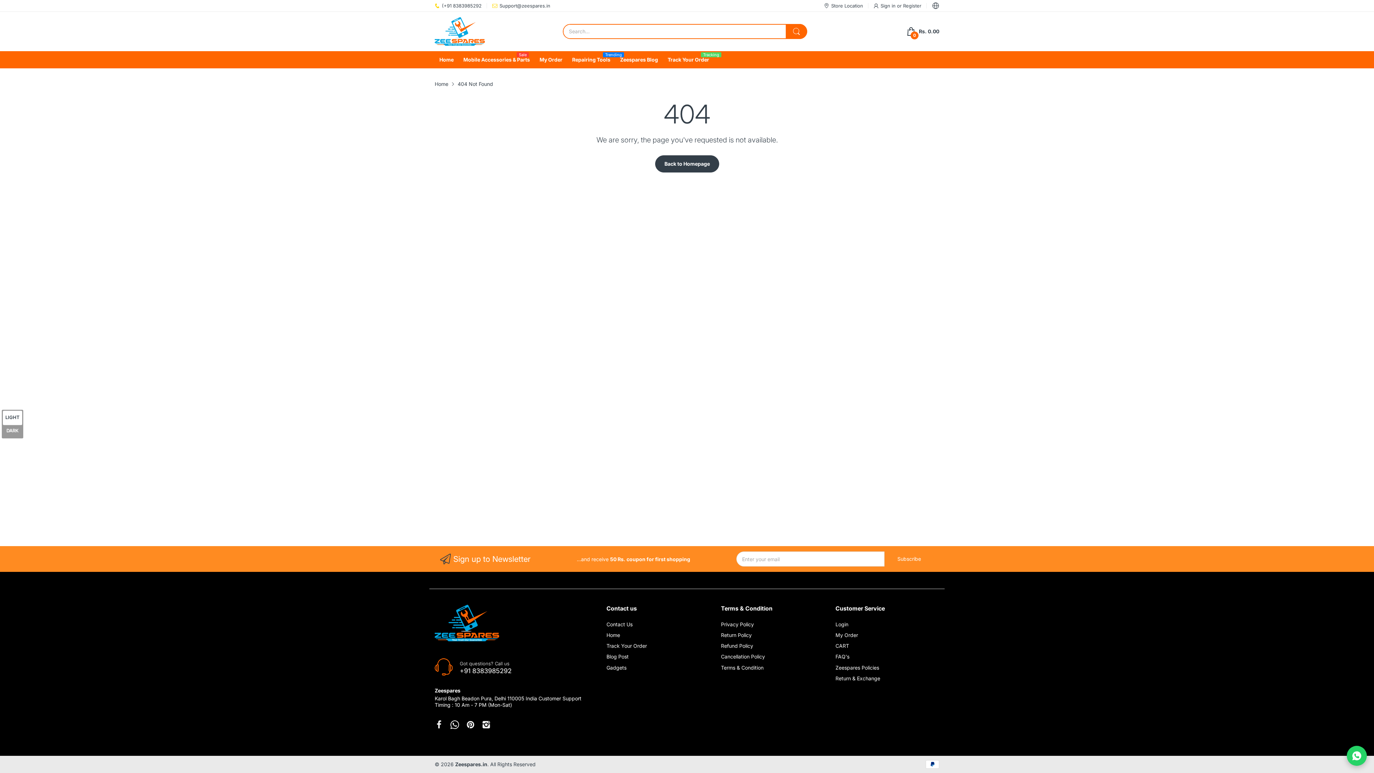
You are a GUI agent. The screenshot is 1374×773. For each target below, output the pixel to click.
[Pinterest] (470, 724)
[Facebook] (439, 724)
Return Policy (736, 635)
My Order (846, 635)
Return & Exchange (857, 678)
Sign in (889, 6)
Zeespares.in (471, 764)
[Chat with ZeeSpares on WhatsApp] (1357, 756)
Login (841, 624)
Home (613, 635)
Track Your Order (626, 646)
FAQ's (842, 656)
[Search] (796, 31)
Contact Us (619, 624)
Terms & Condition (742, 668)
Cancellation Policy (743, 656)
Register (912, 6)
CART (842, 646)
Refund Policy (737, 646)
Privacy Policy (737, 624)
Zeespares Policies (857, 668)
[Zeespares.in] (460, 31)
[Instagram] (486, 724)
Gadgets (616, 668)
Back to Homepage (687, 164)
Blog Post (617, 656)
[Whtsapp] (454, 724)
